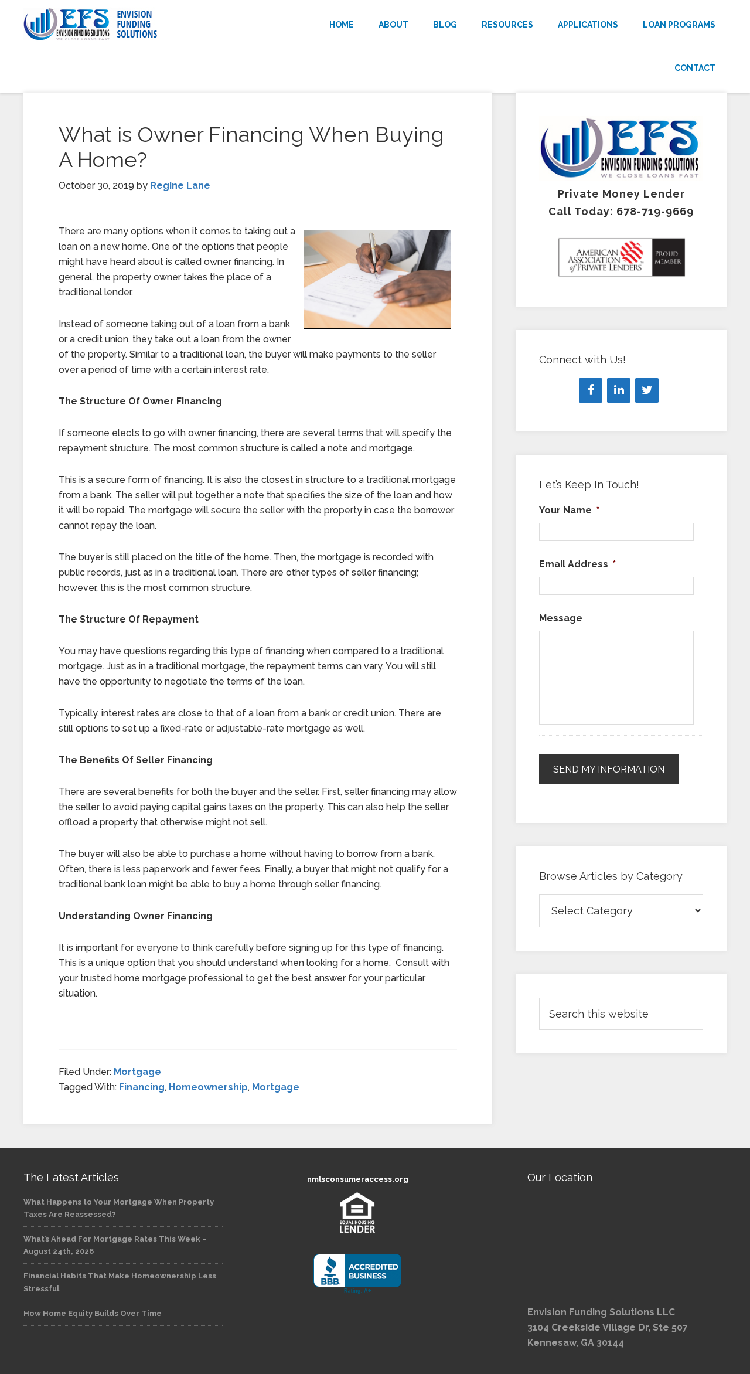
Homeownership (208, 1087)
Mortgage (137, 1071)
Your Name (569, 510)
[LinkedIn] (618, 390)
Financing (142, 1087)
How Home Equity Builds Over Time (92, 1313)
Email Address (577, 564)
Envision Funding (128, 24)
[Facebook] (590, 390)
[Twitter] (647, 390)
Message (560, 618)
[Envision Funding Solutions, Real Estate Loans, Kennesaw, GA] (357, 1274)
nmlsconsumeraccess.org (357, 1179)
